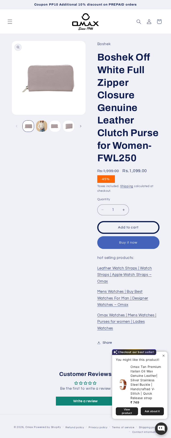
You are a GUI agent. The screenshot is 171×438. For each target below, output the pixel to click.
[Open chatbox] (161, 428)
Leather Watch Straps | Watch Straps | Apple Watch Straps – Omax (124, 274)
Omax (29, 427)
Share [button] (107, 342)
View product (127, 411)
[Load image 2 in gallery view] (41, 126)
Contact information (145, 432)
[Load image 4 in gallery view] (68, 126)
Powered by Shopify (47, 427)
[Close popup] (163, 355)
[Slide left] (17, 126)
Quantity (103, 199)
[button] (10, 21)
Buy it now (128, 242)
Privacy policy (98, 427)
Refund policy (74, 427)
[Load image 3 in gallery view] (55, 126)
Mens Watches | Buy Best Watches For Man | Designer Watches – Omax (122, 298)
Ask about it (152, 411)
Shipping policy (149, 427)
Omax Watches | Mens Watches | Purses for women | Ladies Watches (126, 321)
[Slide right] (81, 126)
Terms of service (123, 427)
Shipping (126, 186)
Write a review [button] (85, 401)
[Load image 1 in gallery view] (28, 126)
